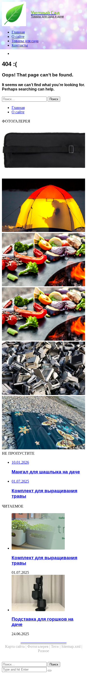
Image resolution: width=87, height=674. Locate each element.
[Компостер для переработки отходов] (43, 369)
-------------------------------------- (43, 642)
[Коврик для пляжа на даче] (43, 423)
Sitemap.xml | (71, 646)
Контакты (20, 45)
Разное (43, 651)
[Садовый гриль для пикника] (43, 314)
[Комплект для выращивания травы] (48, 532)
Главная (18, 32)
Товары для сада (25, 41)
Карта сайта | (16, 646)
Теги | (56, 646)
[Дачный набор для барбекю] (43, 151)
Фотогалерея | (39, 646)
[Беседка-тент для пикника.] (43, 260)
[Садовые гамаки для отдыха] (43, 206)
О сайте (18, 36)
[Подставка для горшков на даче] (48, 593)
